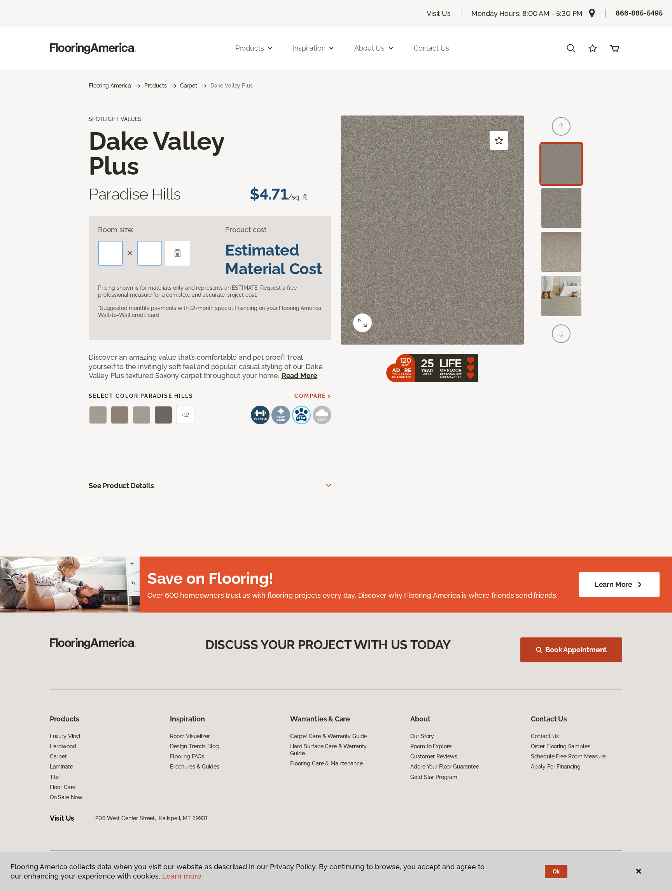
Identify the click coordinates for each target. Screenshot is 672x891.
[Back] (561, 126)
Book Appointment (576, 650)
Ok (556, 871)
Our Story (422, 736)
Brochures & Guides (194, 766)
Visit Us (439, 13)
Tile (54, 777)
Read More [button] (299, 375)
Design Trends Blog (194, 746)
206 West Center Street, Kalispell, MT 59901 (151, 818)
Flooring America (110, 85)
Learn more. (182, 876)
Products (155, 85)
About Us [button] (369, 48)
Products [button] (249, 48)
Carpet (188, 85)
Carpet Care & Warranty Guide (328, 736)
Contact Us (431, 48)
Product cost (245, 230)
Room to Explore (431, 746)
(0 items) (614, 48)
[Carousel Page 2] (561, 208)
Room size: (115, 230)
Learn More (613, 584)
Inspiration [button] (309, 48)
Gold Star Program (433, 777)
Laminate (61, 766)
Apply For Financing (556, 766)
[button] (571, 48)
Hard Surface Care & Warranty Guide (328, 749)
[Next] (561, 333)
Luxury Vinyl (65, 736)
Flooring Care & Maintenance (326, 763)
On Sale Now (66, 797)
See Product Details (121, 485)
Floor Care (63, 787)
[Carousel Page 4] (561, 296)
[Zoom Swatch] (362, 322)
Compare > (312, 396)
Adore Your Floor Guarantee (444, 766)
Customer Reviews (433, 756)
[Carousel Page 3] (561, 252)
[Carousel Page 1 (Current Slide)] (561, 164)
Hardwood (63, 746)
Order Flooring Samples (560, 746)
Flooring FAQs (187, 756)
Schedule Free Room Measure (568, 756)
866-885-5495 (639, 13)
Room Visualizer (190, 736)
